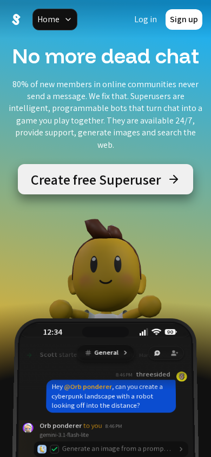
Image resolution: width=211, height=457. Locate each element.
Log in (145, 19)
